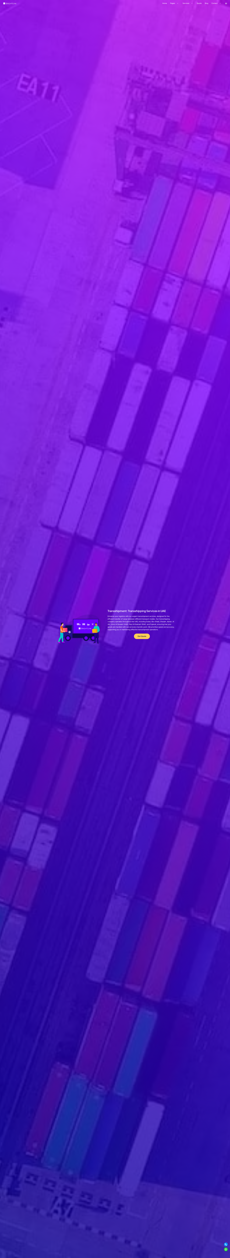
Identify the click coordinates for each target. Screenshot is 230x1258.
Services (186, 3)
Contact (214, 3)
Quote (199, 3)
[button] (177, 3)
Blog (206, 3)
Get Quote (142, 636)
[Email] (226, 3)
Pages (172, 3)
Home (164, 3)
